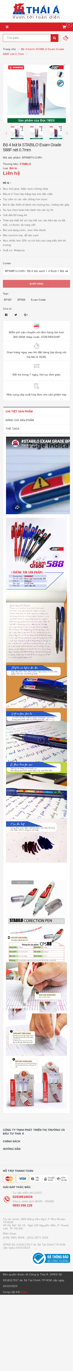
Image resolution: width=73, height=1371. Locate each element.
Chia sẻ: (7, 308)
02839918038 (23, 1197)
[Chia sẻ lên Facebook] (7, 315)
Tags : (6, 293)
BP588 (21, 299)
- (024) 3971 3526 (36, 1237)
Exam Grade (38, 299)
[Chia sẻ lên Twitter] (16, 315)
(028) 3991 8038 (13, 1237)
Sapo (24, 1291)
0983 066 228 (22, 1205)
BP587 (8, 299)
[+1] (26, 315)
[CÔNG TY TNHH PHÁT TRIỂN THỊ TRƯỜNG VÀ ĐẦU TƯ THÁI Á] (36, 11)
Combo (7, 263)
